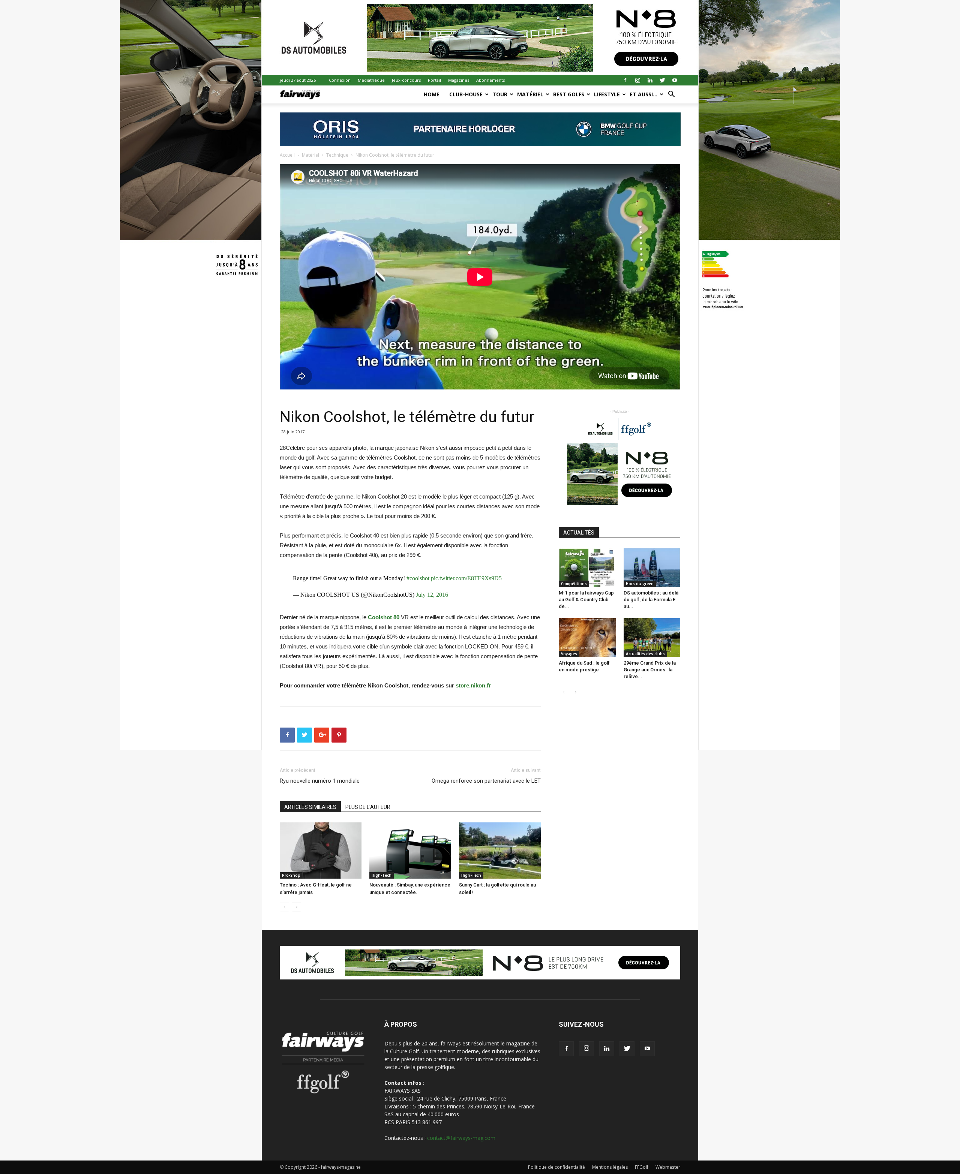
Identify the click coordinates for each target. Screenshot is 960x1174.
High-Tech (382, 875)
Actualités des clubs (645, 653)
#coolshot (417, 578)
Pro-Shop (291, 875)
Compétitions (574, 583)
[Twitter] (662, 80)
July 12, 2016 (432, 594)
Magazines (458, 80)
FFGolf (641, 1167)
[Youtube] (674, 80)
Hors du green (640, 583)
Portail (434, 80)
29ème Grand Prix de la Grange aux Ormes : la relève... (650, 669)
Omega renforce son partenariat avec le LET (486, 780)
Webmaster (668, 1167)
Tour (499, 94)
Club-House (466, 94)
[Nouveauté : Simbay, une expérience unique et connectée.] (410, 850)
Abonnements (490, 80)
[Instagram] (637, 80)
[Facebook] (625, 80)
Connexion (340, 80)
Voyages (569, 653)
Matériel (530, 94)
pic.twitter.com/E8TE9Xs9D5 (466, 578)
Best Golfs (568, 94)
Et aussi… (643, 94)
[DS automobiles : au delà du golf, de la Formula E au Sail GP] (652, 567)
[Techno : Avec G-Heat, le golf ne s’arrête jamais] (321, 850)
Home (432, 94)
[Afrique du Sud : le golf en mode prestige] (587, 637)
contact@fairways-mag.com (461, 1137)
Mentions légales (610, 1167)
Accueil (287, 155)
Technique (337, 155)
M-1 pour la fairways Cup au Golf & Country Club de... (586, 599)
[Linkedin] (650, 80)
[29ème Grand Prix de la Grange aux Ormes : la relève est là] (652, 637)
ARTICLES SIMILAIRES (310, 807)
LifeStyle (607, 94)
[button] (671, 95)
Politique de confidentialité (556, 1167)
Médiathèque (371, 80)
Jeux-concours (406, 80)
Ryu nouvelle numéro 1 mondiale (320, 780)
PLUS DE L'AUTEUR (367, 807)
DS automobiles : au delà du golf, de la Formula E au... (651, 599)
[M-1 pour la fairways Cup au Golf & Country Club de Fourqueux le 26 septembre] (587, 567)
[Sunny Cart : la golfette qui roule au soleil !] (500, 850)
